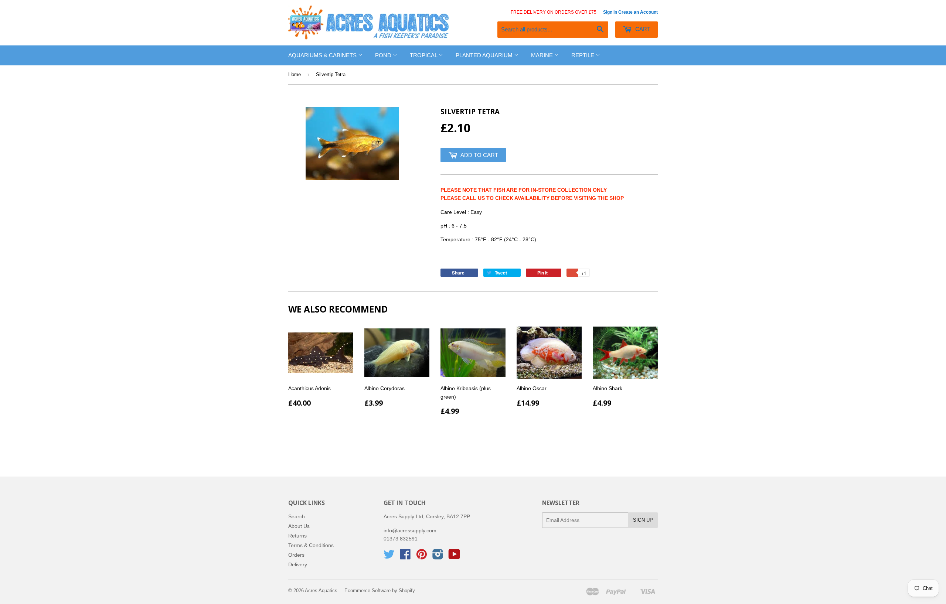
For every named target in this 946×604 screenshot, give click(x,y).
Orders (296, 555)
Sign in (610, 12)
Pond (384, 55)
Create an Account (638, 12)
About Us (299, 526)
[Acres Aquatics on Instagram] (437, 557)
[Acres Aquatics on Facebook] (405, 557)
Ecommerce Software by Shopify (379, 590)
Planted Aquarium (485, 55)
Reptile (583, 55)
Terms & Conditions (311, 545)
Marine (542, 55)
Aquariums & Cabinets (323, 55)
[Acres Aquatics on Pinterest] (421, 557)
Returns (297, 536)
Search (296, 516)
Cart (642, 29)
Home (294, 74)
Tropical (424, 55)
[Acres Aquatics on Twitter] (389, 557)
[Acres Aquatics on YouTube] (454, 557)
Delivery (297, 564)
